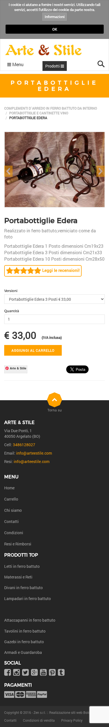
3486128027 (24, 444)
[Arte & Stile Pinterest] (52, 672)
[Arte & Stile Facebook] (7, 672)
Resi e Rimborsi (17, 544)
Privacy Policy (71, 720)
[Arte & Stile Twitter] (25, 672)
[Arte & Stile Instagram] (16, 672)
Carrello (11, 499)
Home (9, 487)
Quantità (11, 311)
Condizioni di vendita (39, 720)
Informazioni (55, 16)
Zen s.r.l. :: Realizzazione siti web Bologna (65, 712)
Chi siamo (13, 510)
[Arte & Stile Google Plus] (34, 672)
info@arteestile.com (34, 453)
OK (54, 29)
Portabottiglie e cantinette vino (38, 113)
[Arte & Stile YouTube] (43, 672)
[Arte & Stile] (43, 50)
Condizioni (13, 532)
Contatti (11, 521)
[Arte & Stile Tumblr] (61, 672)
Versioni (10, 291)
